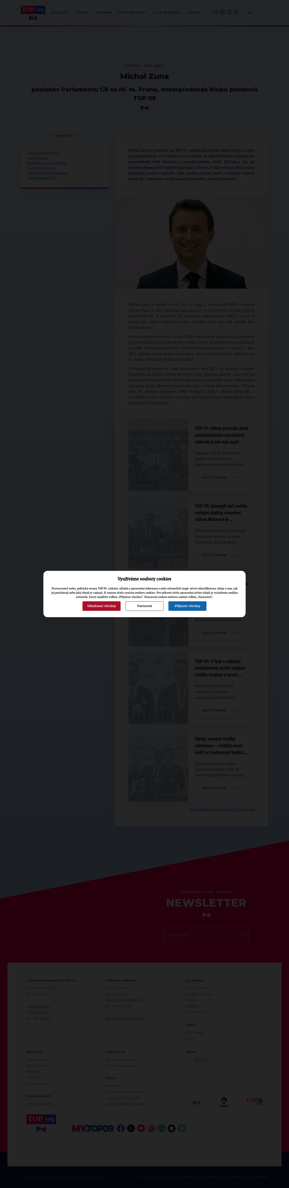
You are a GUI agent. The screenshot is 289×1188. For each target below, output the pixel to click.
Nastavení (144, 606)
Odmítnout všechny (101, 606)
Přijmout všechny (187, 606)
